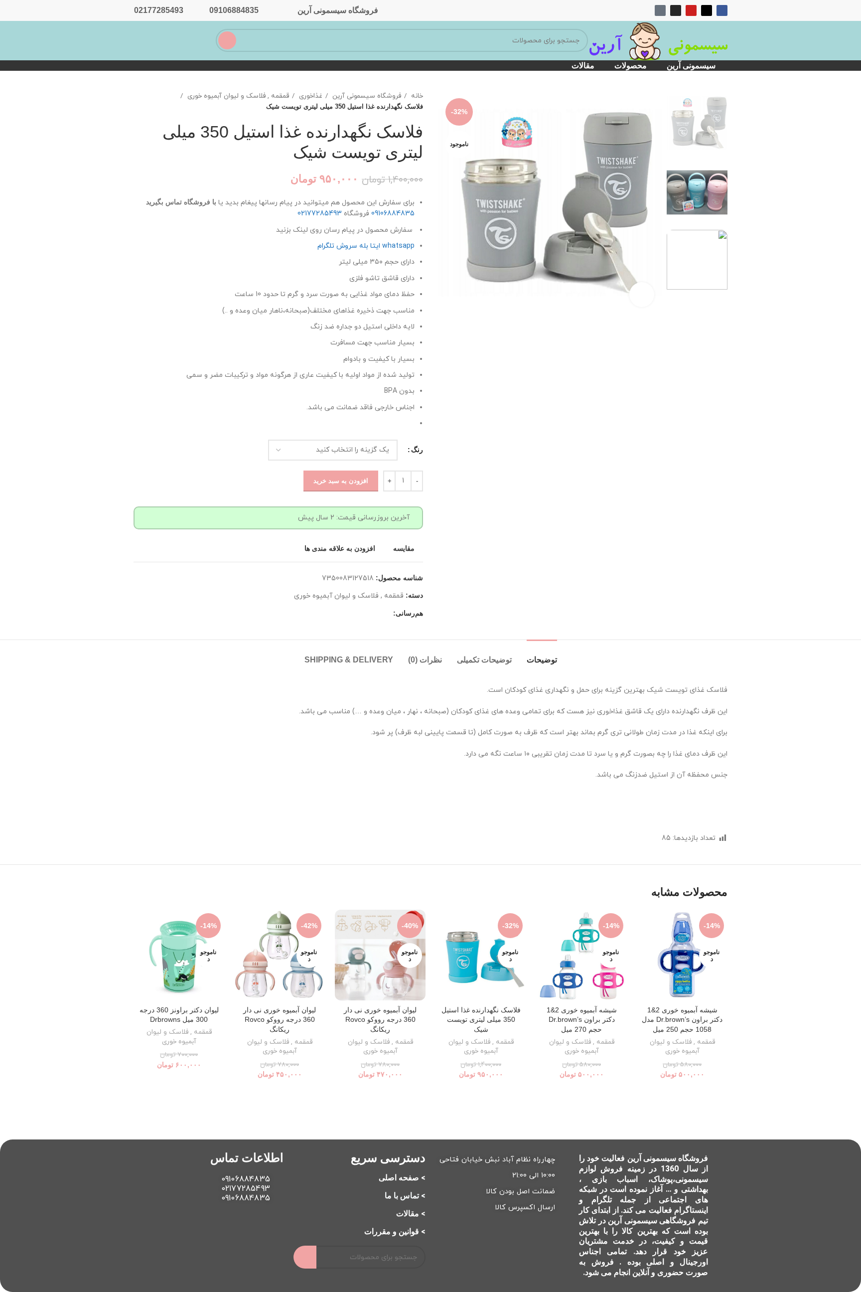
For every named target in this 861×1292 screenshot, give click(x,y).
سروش (346, 246)
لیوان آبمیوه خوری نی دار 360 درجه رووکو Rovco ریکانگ (380, 1019)
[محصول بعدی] (139, 101)
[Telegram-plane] (660, 10)
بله (363, 246)
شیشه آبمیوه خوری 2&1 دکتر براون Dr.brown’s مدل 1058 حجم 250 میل (682, 1019)
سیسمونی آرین (691, 65)
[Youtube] (691, 10)
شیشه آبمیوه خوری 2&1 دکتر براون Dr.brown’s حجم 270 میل (582, 1019)
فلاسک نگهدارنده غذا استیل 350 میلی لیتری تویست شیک (481, 1019)
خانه (416, 96)
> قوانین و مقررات (395, 1231)
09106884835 (234, 10)
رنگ (417, 450)
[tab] (542, 655)
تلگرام (325, 246)
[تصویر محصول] (682, 955)
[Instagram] (675, 10)
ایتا (375, 246)
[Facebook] (722, 10)
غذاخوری (309, 96)
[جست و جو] (227, 40)
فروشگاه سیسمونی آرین (337, 10)
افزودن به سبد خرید (340, 480)
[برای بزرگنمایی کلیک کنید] (641, 294)
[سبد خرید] (174, 39)
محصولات (630, 65)
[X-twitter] (706, 10)
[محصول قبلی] (158, 101)
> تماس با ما (405, 1195)
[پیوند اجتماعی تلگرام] (385, 613)
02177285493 (158, 10)
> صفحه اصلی (402, 1177)
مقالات (583, 65)
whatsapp (398, 246)
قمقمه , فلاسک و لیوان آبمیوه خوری (237, 96)
